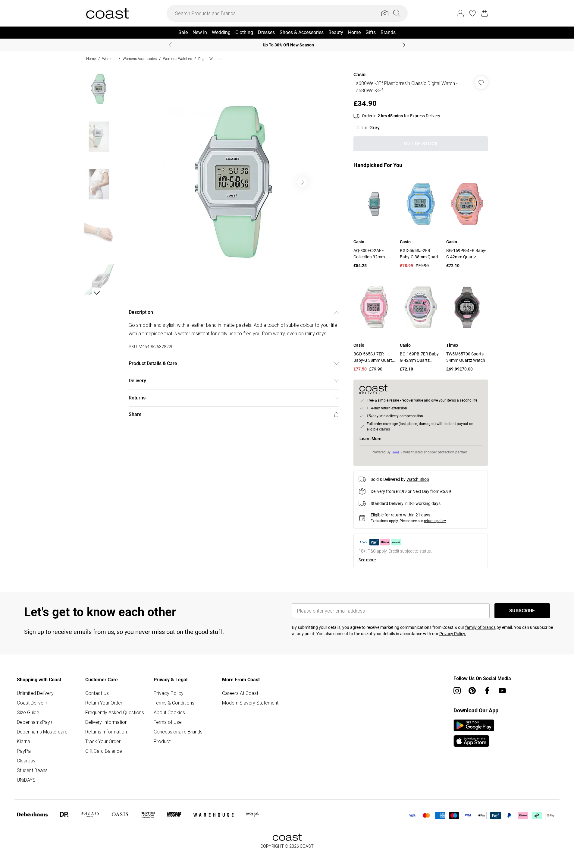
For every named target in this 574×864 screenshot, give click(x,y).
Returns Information (106, 732)
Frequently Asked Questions (114, 712)
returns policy (435, 521)
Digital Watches (210, 58)
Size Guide (28, 712)
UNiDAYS (26, 780)
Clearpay (26, 761)
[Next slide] (404, 45)
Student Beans (32, 770)
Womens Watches (177, 58)
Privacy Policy (168, 693)
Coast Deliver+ (32, 703)
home (91, 58)
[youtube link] (502, 690)
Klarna (23, 741)
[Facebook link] (487, 690)
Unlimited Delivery (35, 693)
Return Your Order (103, 703)
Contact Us (97, 693)
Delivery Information (106, 722)
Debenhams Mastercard (42, 732)
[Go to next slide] (302, 182)
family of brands (480, 627)
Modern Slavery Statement (250, 703)
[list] (233, 182)
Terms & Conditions (174, 703)
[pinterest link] (472, 690)
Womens (109, 58)
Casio (359, 74)
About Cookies (169, 712)
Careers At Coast (240, 693)
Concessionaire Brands (178, 732)
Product (162, 741)
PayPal (24, 751)
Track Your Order (103, 741)
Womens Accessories (140, 58)
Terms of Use (168, 722)
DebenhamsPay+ (35, 722)
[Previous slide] (170, 45)
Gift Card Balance (103, 751)
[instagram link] (457, 690)
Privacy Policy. (452, 633)
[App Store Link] (473, 733)
